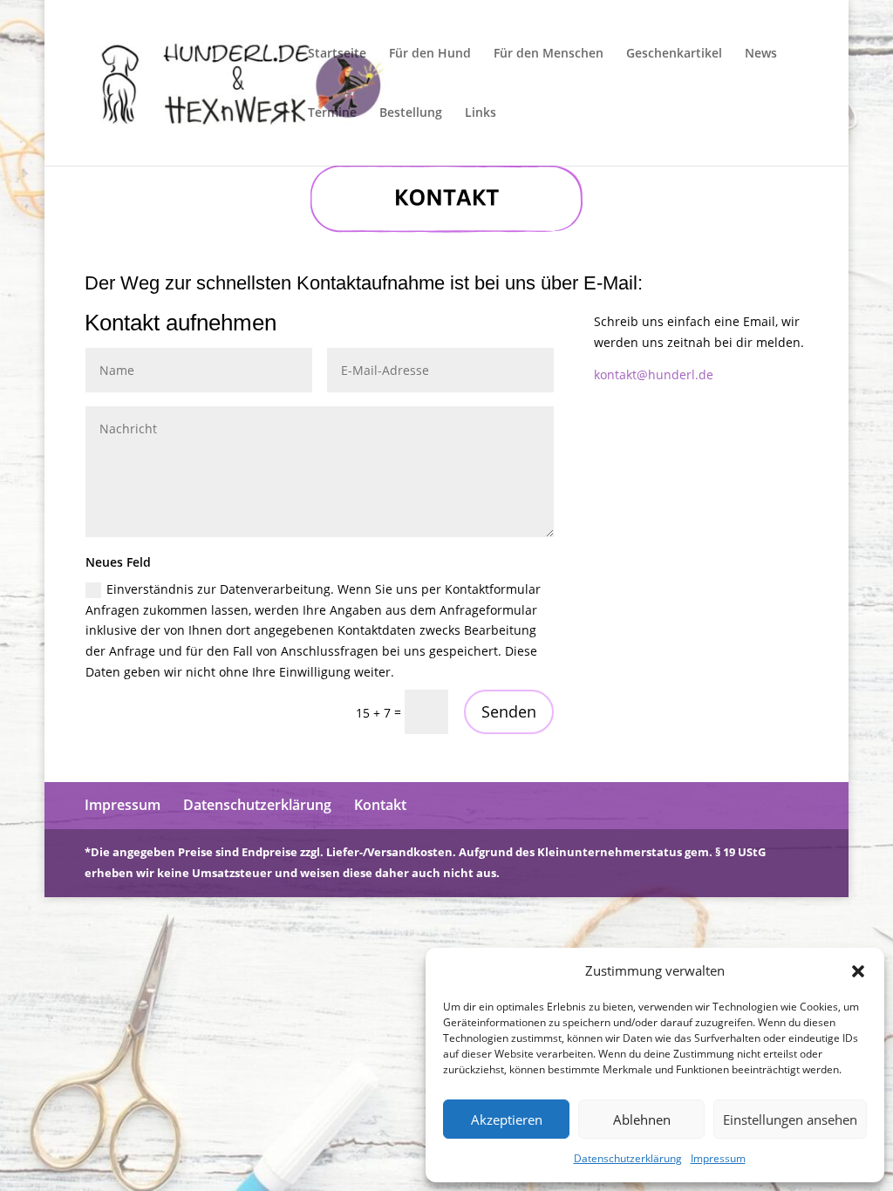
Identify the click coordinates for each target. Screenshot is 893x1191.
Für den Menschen (548, 54)
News (761, 54)
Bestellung (410, 113)
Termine (332, 113)
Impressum (718, 1158)
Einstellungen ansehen (790, 1119)
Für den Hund (430, 54)
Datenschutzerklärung (628, 1158)
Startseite (337, 54)
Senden (508, 711)
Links (480, 113)
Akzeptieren (506, 1119)
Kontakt (380, 804)
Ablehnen (642, 1119)
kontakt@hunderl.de (653, 374)
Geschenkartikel (674, 54)
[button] (858, 971)
